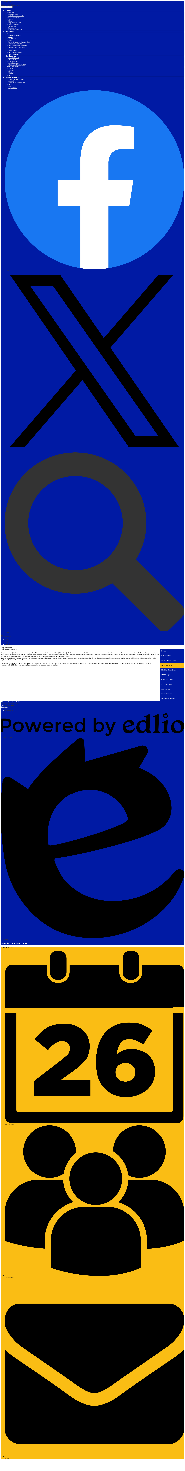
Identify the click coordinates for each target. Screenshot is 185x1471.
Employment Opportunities (16, 82)
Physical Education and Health (17, 45)
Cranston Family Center (15, 61)
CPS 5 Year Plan (13, 17)
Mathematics (12, 38)
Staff (6, 643)
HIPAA (10, 86)
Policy (10, 75)
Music (10, 40)
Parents (7, 639)
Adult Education (13, 63)
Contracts (11, 81)
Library (10, 37)
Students (7, 644)
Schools (7, 641)
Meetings (11, 70)
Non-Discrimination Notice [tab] (14, 943)
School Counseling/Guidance (17, 47)
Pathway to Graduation (15, 44)
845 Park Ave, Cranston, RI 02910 (11, 703)
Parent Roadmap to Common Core (19, 42)
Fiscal (10, 21)
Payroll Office (12, 88)
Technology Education (15, 52)
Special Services (13, 59)
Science (10, 49)
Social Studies (12, 50)
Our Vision (11, 12)
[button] (8, 10)
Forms (10, 84)
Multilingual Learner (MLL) (17, 65)
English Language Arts (15, 35)
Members (11, 72)
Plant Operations (13, 24)
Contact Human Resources (16, 79)
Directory (11, 19)
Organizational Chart (14, 23)
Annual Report (13, 14)
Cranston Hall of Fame (15, 29)
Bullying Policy (9, 710)
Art (9, 33)
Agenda (10, 68)
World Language (13, 54)
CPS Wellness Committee (16, 16)
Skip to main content (7, 1)
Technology (12, 28)
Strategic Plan (12, 26)
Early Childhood (13, 58)
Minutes (10, 74)
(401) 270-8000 (10, 705)
